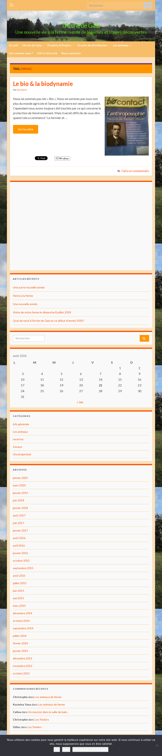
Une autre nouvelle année (29, 287)
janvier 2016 (20, 553)
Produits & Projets (59, 45)
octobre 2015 (21, 560)
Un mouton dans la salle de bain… (48, 712)
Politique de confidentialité (90, 749)
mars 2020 (19, 485)
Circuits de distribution (92, 45)
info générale (21, 424)
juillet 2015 (19, 583)
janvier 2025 (20, 477)
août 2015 (19, 575)
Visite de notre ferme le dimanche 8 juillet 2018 (42, 312)
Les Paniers (42, 719)
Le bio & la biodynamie (43, 83)
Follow (65, 158)
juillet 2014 (19, 635)
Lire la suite (25, 129)
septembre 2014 (23, 628)
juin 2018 (18, 500)
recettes (18, 439)
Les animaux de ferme (48, 697)
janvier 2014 (20, 650)
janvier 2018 (20, 508)
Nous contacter (71, 53)
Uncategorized (22, 454)
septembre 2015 (23, 568)
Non (66, 749)
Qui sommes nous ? (21, 53)
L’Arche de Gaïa (32, 45)
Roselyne (22, 89)
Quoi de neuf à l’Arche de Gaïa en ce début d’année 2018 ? (49, 320)
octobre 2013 (21, 673)
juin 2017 (18, 523)
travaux (17, 446)
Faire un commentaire (135, 171)
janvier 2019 (20, 492)
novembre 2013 (22, 666)
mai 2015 (18, 598)
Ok (56, 749)
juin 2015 (18, 590)
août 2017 (19, 515)
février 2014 (20, 643)
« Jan (80, 402)
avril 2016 (19, 545)
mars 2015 (19, 605)
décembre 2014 (22, 613)
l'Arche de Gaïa (81, 25)
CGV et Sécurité (47, 53)
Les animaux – (122, 45)
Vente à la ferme (23, 295)
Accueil (13, 45)
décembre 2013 (22, 658)
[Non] (157, 745)
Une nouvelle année (25, 304)
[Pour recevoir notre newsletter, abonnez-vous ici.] (12, 4)
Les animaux (20, 431)
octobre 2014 (21, 620)
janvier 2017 (20, 530)
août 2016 (19, 538)
